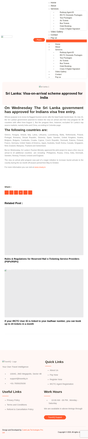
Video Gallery (57, 32)
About (53, 6)
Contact (54, 35)
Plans (39, 40)
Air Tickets (64, 21)
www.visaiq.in (40, 167)
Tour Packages (66, 18)
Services (55, 9)
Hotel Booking (65, 26)
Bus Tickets (64, 23)
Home (53, 2)
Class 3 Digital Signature (70, 29)
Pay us (54, 38)
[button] (66, 41)
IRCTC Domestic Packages (71, 15)
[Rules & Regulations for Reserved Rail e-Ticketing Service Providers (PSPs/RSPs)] (44, 231)
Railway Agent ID (67, 12)
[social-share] (7, 192)
